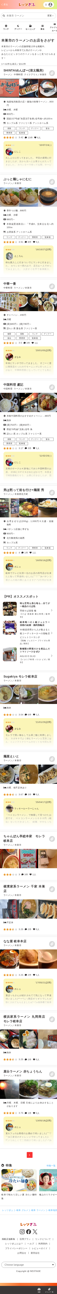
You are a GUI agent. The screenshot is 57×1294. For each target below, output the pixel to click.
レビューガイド (40, 1248)
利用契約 (42, 1243)
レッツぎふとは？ (14, 1243)
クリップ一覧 (49, 1292)
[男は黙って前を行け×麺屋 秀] (28, 536)
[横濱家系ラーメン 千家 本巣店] (9, 909)
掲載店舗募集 (8, 1239)
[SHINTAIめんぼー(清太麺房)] (28, 119)
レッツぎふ (7, 1210)
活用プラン (25, 1239)
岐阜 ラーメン (38, 1210)
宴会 (42, 29)
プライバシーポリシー (16, 1248)
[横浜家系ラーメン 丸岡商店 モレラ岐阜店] (9, 1039)
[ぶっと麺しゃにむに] (28, 226)
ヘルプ (30, 1243)
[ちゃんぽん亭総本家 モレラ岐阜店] (9, 858)
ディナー (18, 29)
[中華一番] (28, 328)
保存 (52, 73)
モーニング (30, 29)
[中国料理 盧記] (28, 432)
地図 (39, 1292)
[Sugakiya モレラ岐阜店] (28, 711)
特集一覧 (51, 1165)
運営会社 (35, 1253)
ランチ (6, 29)
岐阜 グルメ (22, 1210)
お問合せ (21, 1253)
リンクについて (43, 1239)
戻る (5, 4)
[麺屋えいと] (28, 791)
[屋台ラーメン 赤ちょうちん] (28, 1108)
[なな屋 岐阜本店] (9, 959)
